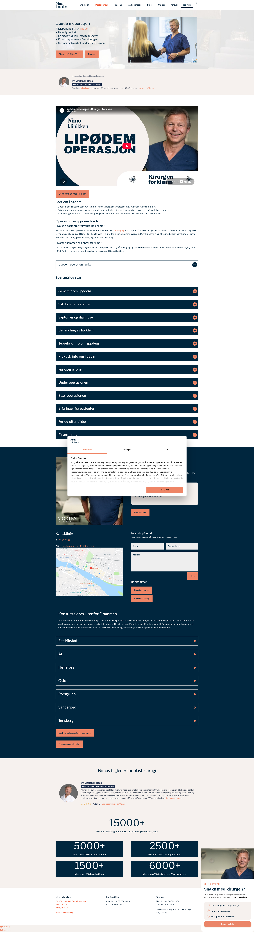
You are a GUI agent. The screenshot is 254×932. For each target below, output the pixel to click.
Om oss (161, 5)
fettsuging (119, 230)
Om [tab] (166, 449)
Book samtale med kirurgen (72, 194)
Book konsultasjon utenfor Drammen (74, 733)
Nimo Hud (118, 5)
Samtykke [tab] (87, 449)
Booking (91, 54)
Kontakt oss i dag (141, 599)
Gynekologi (84, 5)
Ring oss (6, 930)
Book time (187, 5)
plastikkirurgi (86, 88)
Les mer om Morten (146, 88)
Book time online (141, 590)
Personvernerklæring (64, 912)
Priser (149, 5)
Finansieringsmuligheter (69, 744)
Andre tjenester (134, 5)
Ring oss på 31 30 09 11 (69, 54)
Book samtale (140, 512)
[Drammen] (89, 595)
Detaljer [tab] (127, 449)
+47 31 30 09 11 (62, 904)
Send (193, 576)
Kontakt (174, 5)
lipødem (85, 28)
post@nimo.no (62, 908)
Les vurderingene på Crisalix (114, 804)
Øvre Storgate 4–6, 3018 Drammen (77, 546)
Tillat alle (165, 490)
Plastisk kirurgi (101, 5)
